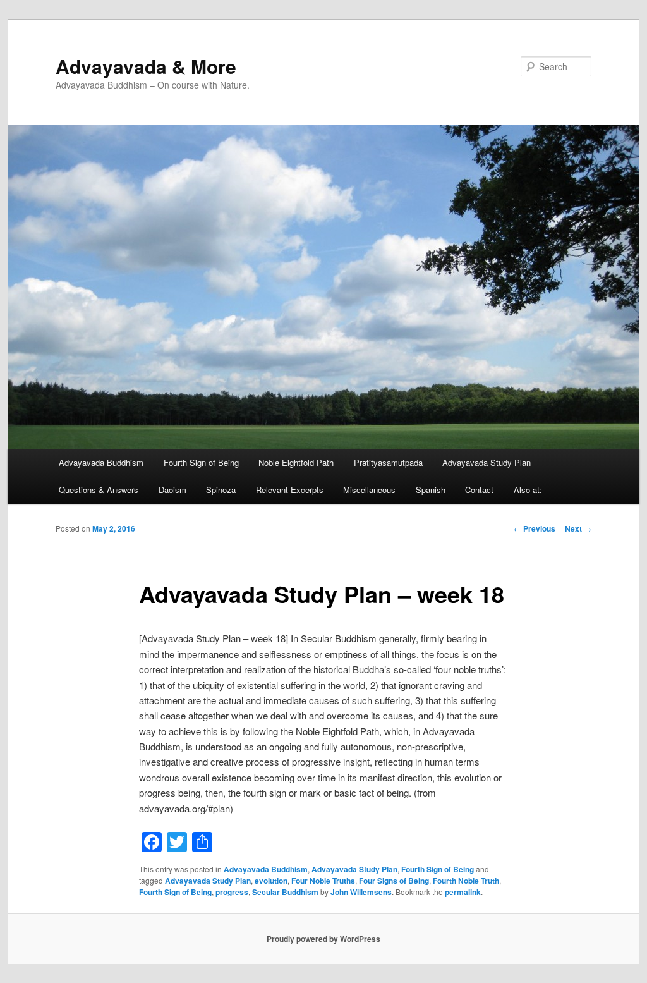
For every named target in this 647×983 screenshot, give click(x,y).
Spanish (430, 490)
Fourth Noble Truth (466, 880)
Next (578, 528)
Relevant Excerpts (290, 490)
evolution (271, 880)
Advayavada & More (146, 66)
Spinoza (221, 490)
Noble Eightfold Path (296, 462)
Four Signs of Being (394, 880)
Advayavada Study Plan (486, 462)
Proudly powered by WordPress (323, 938)
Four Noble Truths (323, 880)
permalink (463, 892)
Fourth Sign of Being (201, 462)
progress (231, 892)
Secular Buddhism (285, 892)
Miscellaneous (369, 490)
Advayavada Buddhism (101, 462)
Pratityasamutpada (388, 462)
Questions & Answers (98, 490)
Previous (534, 528)
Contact (479, 490)
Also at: (528, 490)
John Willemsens (361, 892)
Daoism (172, 490)
